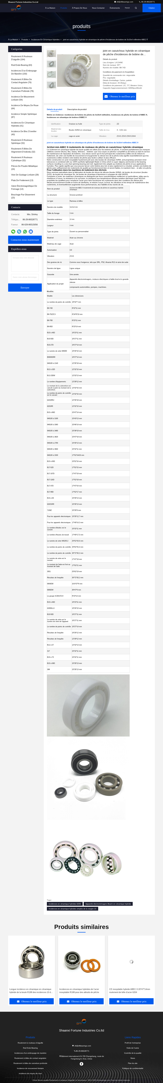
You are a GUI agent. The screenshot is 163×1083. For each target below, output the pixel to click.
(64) (24, 107)
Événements (115, 8)
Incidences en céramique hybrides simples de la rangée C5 (72, 909)
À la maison (50, 8)
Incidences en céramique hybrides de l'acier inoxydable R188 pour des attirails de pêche (29, 990)
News (133, 1058)
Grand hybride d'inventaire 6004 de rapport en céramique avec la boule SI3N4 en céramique (130, 990)
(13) (22, 180)
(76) (21, 81)
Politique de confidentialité (132, 1068)
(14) (24, 187)
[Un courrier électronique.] (30, 231)
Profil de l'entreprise (133, 1043)
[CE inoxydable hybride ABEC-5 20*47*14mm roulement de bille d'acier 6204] (81, 962)
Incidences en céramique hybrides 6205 (65, 904)
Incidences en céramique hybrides (45, 40)
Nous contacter (98, 8)
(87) (24, 115)
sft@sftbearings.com (125, 2)
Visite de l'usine (132, 1048)
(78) (22, 89)
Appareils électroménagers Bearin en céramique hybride (108, 904)
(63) (21, 65)
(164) (21, 58)
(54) (22, 98)
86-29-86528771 (148, 2)
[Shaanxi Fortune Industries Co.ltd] (16, 8)
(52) (21, 141)
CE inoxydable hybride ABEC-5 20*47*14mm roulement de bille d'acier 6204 (79, 990)
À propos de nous (79, 8)
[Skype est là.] (19, 231)
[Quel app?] (25, 231)
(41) (23, 124)
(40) (23, 133)
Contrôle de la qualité (132, 1053)
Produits (63, 8)
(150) (24, 72)
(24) (24, 167)
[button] (12, 967)
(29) (25, 175)
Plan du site (132, 1063)
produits (24, 40)
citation (152, 8)
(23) (23, 196)
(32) (23, 150)
